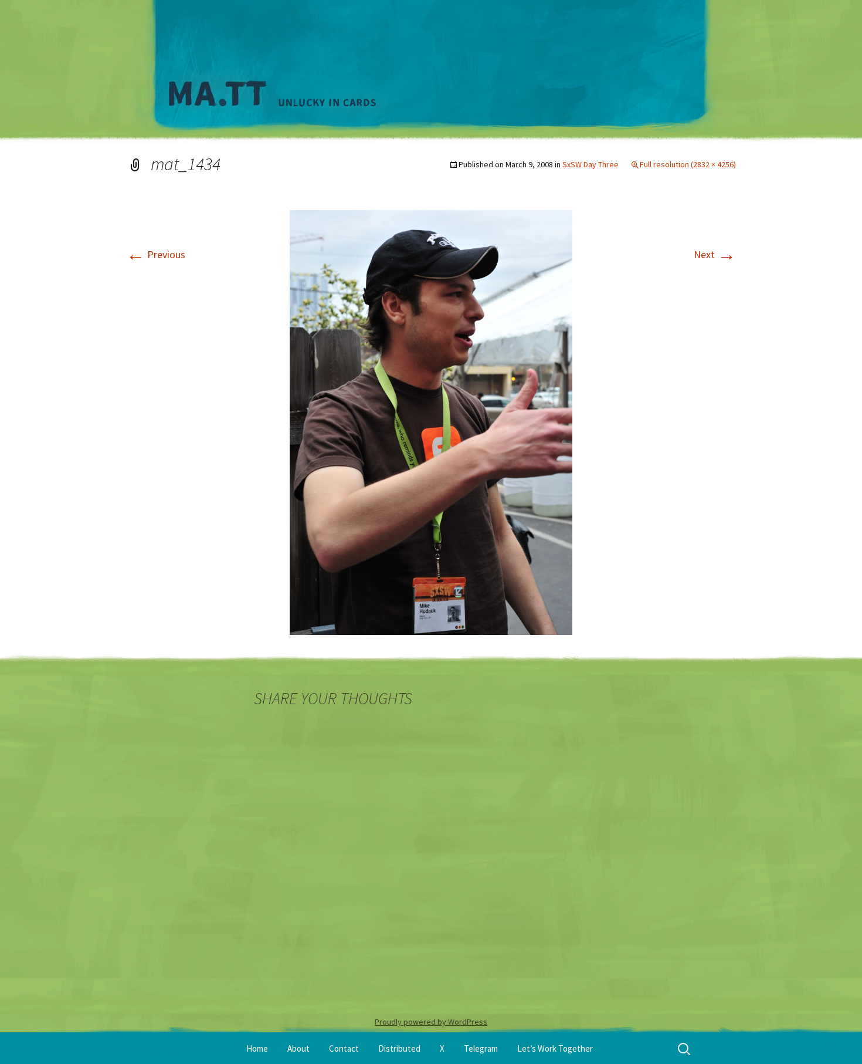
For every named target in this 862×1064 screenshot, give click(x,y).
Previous (155, 254)
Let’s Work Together (555, 1048)
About (298, 1048)
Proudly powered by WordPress (431, 1021)
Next (715, 254)
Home (257, 1048)
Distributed (399, 1048)
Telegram (481, 1048)
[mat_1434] (431, 421)
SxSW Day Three (590, 164)
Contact (344, 1048)
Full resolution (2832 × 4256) (688, 164)
